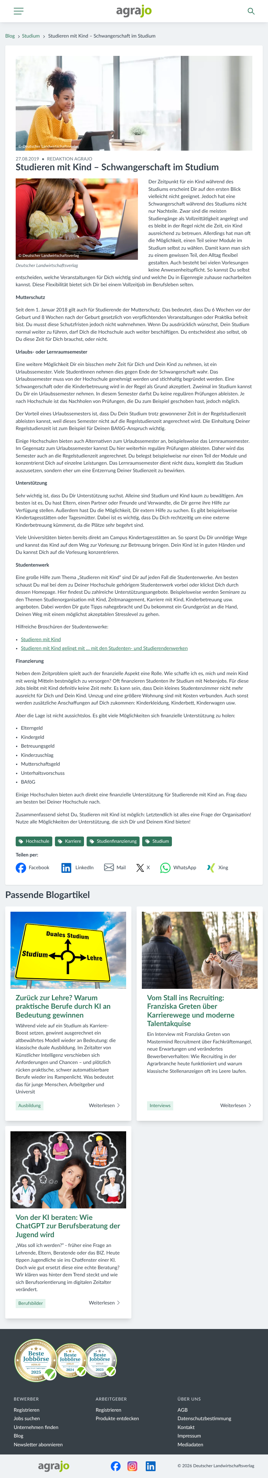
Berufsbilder (30, 1303)
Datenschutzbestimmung (204, 1418)
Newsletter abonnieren (38, 1444)
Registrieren (27, 1410)
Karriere (73, 841)
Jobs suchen (27, 1418)
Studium (31, 36)
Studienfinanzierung (117, 841)
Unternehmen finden (36, 1427)
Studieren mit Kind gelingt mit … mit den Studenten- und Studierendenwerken (104, 648)
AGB (182, 1410)
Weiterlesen (102, 1105)
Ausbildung (29, 1106)
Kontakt (185, 1427)
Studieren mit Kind (41, 639)
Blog (10, 36)
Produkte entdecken (117, 1418)
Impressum (189, 1436)
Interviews (160, 1106)
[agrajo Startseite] (134, 11)
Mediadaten (190, 1444)
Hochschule (37, 841)
